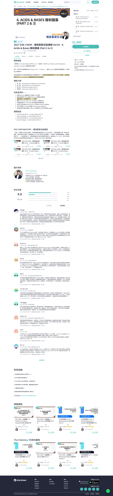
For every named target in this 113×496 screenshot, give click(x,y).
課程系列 (24, 56)
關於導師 (31, 56)
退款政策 (66, 488)
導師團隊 (37, 486)
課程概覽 (17, 56)
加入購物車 (86, 51)
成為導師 (37, 488)
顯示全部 (41, 158)
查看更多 (42, 360)
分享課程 (86, 55)
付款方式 (66, 486)
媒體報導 (37, 484)
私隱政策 (97, 493)
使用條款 (92, 493)
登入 (88, 2)
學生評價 (37, 56)
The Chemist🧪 (19, 53)
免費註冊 (95, 2)
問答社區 (44, 2)
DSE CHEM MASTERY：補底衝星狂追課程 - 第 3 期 (32, 224)
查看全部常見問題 (25, 395)
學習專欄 (50, 2)
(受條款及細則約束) (89, 70)
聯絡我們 (66, 481)
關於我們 (37, 481)
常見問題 (44, 56)
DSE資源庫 (52, 484)
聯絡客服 (34, 395)
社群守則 (87, 493)
